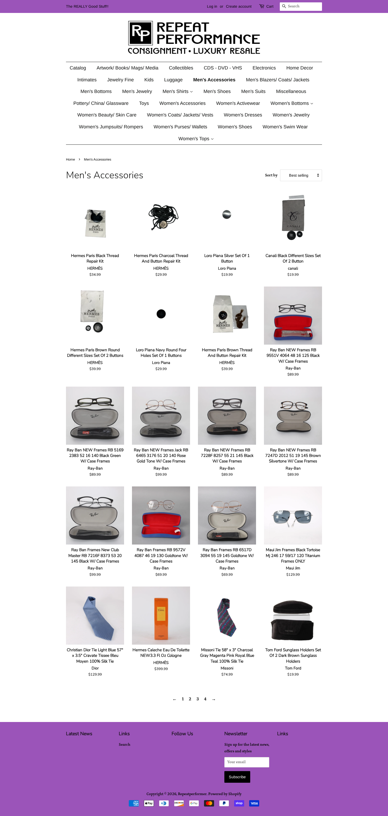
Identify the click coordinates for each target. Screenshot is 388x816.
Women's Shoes (235, 126)
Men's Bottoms (96, 91)
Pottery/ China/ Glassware (101, 103)
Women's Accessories (182, 103)
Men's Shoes (217, 91)
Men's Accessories (214, 79)
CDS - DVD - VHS (223, 68)
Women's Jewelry (291, 115)
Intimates (87, 79)
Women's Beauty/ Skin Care (106, 115)
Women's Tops (194, 138)
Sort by (271, 175)
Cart (269, 6)
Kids (149, 79)
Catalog (78, 68)
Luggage (173, 79)
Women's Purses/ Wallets (180, 126)
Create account (239, 6)
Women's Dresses (243, 115)
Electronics (264, 68)
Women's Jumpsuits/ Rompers (111, 126)
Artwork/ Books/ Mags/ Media (127, 68)
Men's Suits (253, 91)
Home (70, 159)
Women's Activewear (238, 103)
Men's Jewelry (137, 91)
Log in (212, 6)
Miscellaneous (291, 91)
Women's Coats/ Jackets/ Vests (180, 115)
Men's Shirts (176, 91)
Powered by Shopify (225, 794)
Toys (144, 103)
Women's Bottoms (290, 103)
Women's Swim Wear (285, 126)
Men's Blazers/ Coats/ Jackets (277, 79)
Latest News (79, 733)
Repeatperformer (192, 794)
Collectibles (181, 68)
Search (124, 745)
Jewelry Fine (120, 79)
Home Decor (299, 68)
